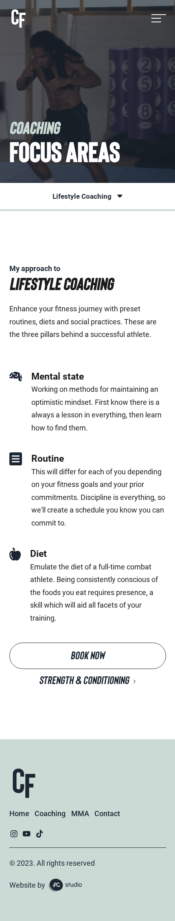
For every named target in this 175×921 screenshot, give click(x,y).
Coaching (50, 813)
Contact (107, 813)
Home (19, 813)
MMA (80, 813)
